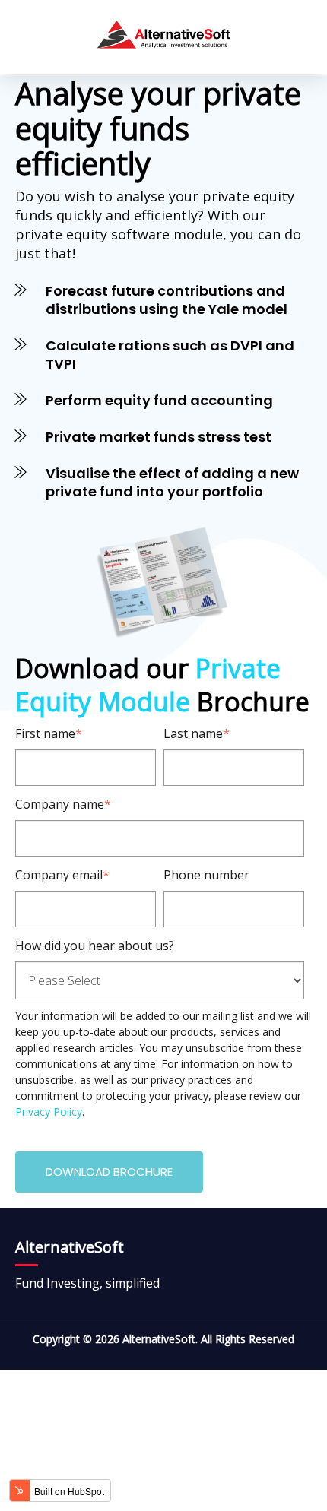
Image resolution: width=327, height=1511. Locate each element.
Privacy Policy (48, 1111)
